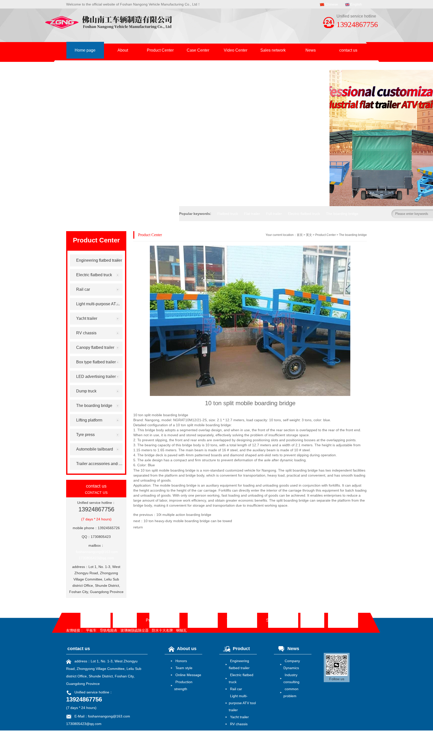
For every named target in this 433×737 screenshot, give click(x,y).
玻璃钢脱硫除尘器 (135, 630)
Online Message (188, 675)
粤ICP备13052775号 (101, 732)
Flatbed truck (227, 214)
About (123, 50)
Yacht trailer (239, 717)
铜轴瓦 (181, 630)
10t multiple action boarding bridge (183, 515)
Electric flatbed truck (304, 214)
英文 (309, 235)
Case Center (198, 50)
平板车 (91, 630)
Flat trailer (252, 214)
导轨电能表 (108, 630)
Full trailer (274, 214)
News (310, 50)
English (356, 4)
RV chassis (239, 724)
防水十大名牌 (162, 630)
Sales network (273, 50)
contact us (348, 50)
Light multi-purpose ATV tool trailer (242, 703)
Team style (183, 668)
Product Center (160, 50)
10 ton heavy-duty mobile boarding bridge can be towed (188, 521)
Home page (85, 50)
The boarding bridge (342, 214)
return (138, 527)
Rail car (236, 689)
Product (241, 648)
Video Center (235, 50)
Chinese (331, 4)
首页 (300, 235)
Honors (181, 661)
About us (186, 648)
